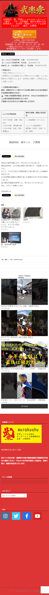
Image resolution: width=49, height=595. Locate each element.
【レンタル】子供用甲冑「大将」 (13, 60)
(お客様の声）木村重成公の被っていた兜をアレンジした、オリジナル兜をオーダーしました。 (10, 223)
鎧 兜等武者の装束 (8, 244)
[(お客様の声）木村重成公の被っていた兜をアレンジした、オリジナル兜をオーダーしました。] (11, 213)
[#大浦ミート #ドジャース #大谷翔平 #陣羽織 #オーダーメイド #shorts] (24, 386)
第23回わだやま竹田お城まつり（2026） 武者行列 (23, 368)
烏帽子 (25, 220)
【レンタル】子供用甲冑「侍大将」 (14, 62)
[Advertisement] (24, 557)
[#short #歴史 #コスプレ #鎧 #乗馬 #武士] (24, 292)
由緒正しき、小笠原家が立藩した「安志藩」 (17, 65)
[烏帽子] (33, 213)
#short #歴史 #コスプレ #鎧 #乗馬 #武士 (20, 306)
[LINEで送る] (19, 156)
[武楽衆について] (21, 426)
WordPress (36, 590)
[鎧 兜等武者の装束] (11, 237)
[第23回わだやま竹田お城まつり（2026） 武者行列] (24, 354)
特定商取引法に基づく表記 (11, 450)
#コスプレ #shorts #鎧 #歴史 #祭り (17, 337)
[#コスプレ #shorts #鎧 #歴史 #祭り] (24, 323)
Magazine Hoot (22, 590)
